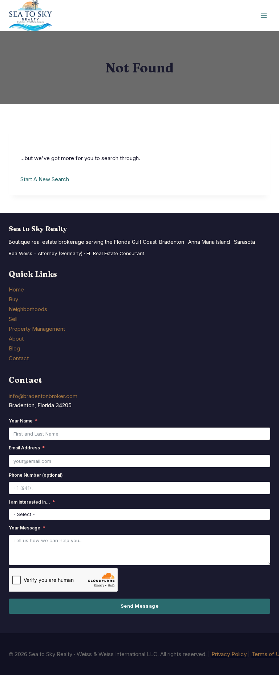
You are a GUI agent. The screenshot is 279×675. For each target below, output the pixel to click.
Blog (14, 348)
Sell (13, 318)
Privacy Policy (229, 654)
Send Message (139, 606)
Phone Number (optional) (36, 475)
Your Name (21, 421)
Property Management (37, 328)
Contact (19, 358)
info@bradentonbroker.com (43, 396)
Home (16, 289)
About (16, 338)
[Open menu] (263, 15)
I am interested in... (29, 502)
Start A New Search (44, 179)
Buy (13, 299)
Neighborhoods (28, 309)
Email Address (24, 447)
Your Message (24, 528)
